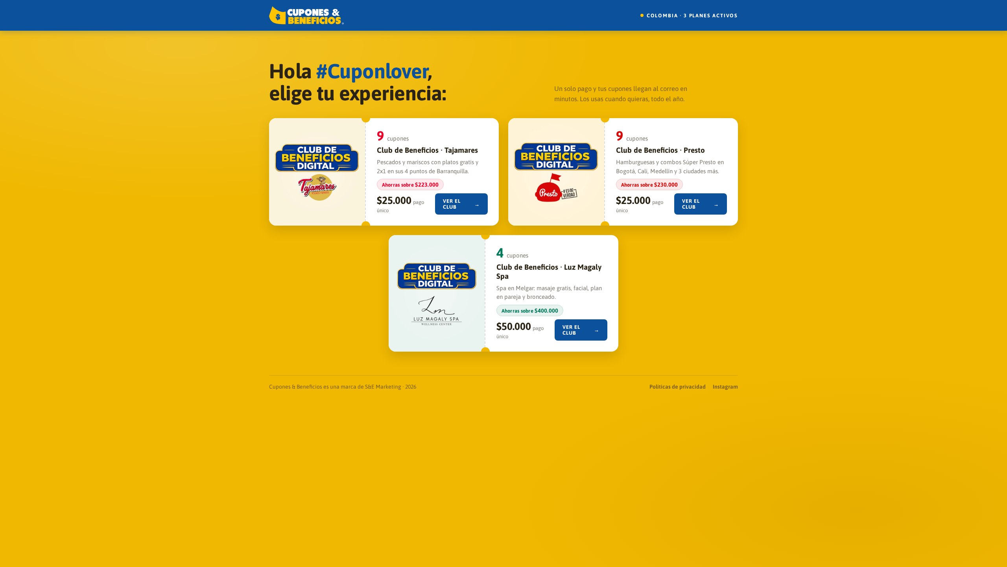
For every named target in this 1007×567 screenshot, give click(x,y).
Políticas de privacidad (677, 387)
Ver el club (461, 204)
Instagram (725, 387)
